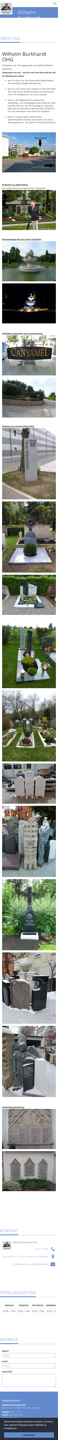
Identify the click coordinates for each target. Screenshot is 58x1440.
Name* (5, 1351)
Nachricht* (7, 1371)
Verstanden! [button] (29, 1435)
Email (4, 1361)
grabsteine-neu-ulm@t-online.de (12, 1416)
